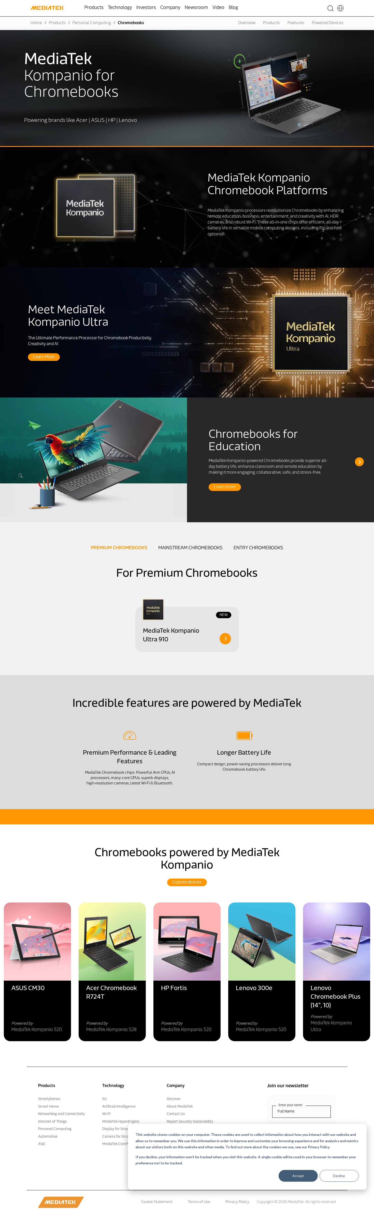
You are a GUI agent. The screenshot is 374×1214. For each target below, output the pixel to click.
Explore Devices (187, 882)
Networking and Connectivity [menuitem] (61, 1114)
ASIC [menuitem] (42, 1144)
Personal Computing (92, 23)
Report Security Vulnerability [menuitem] (190, 1122)
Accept (298, 1176)
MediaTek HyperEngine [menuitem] (120, 1122)
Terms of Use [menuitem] (199, 1202)
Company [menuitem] (170, 8)
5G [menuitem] (104, 1099)
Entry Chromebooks (258, 548)
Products (57, 23)
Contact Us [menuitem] (176, 1114)
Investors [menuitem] (146, 8)
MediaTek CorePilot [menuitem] (118, 1144)
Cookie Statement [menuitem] (156, 1202)
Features (295, 23)
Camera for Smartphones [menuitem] (122, 1137)
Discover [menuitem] (174, 1099)
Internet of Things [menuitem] (52, 1122)
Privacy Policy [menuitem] (237, 1202)
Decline (339, 1176)
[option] (187, 460)
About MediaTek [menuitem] (180, 1107)
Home (36, 23)
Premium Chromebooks (119, 548)
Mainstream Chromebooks (190, 548)
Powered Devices (327, 23)
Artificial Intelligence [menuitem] (119, 1107)
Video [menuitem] (218, 8)
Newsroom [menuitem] (196, 8)
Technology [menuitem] (120, 8)
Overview (246, 23)
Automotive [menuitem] (47, 1137)
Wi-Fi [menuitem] (106, 1114)
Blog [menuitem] (233, 8)
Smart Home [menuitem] (48, 1107)
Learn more (225, 487)
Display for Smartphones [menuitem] (122, 1129)
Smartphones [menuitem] (49, 1099)
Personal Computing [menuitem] (54, 1129)
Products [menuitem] (94, 8)
